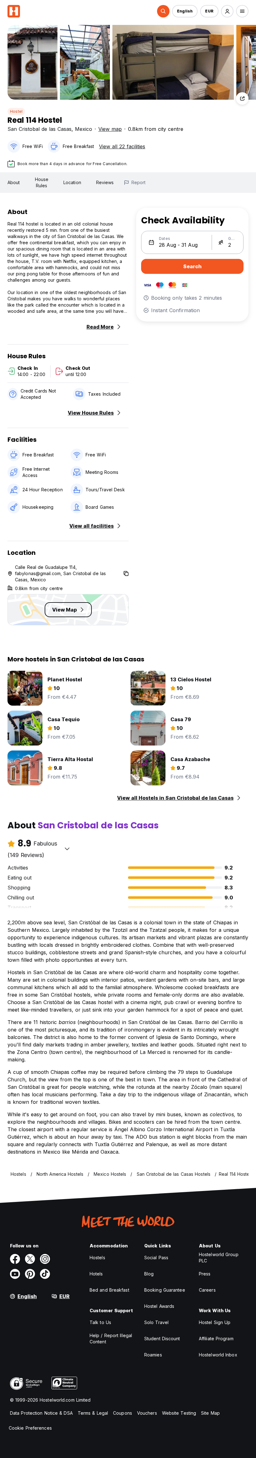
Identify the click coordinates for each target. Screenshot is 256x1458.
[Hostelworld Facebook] (15, 1259)
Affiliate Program (216, 1338)
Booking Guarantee (164, 1290)
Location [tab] (72, 182)
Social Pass (156, 1257)
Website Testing (179, 1413)
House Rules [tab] (42, 182)
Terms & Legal (93, 1413)
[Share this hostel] (242, 98)
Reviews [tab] (105, 182)
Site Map (210, 1413)
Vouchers (147, 1413)
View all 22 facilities (122, 146)
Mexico (83, 129)
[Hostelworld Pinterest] (30, 1274)
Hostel (16, 111)
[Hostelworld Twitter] (30, 1259)
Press (205, 1273)
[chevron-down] (67, 848)
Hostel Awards (159, 1306)
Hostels (97, 1257)
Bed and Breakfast (109, 1290)
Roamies (153, 1354)
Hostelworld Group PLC (219, 1257)
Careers (207, 1290)
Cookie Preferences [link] (30, 1428)
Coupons (122, 1413)
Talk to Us (100, 1322)
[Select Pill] (163, 11)
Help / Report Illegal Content (111, 1338)
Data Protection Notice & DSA (41, 1413)
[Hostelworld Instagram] (45, 1259)
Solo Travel (156, 1322)
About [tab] (13, 182)
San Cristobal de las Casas (39, 129)
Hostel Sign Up (214, 1322)
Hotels (96, 1273)
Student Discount (162, 1338)
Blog (149, 1273)
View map (110, 129)
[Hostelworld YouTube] (15, 1274)
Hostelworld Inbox (218, 1354)
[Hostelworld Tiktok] (45, 1274)
